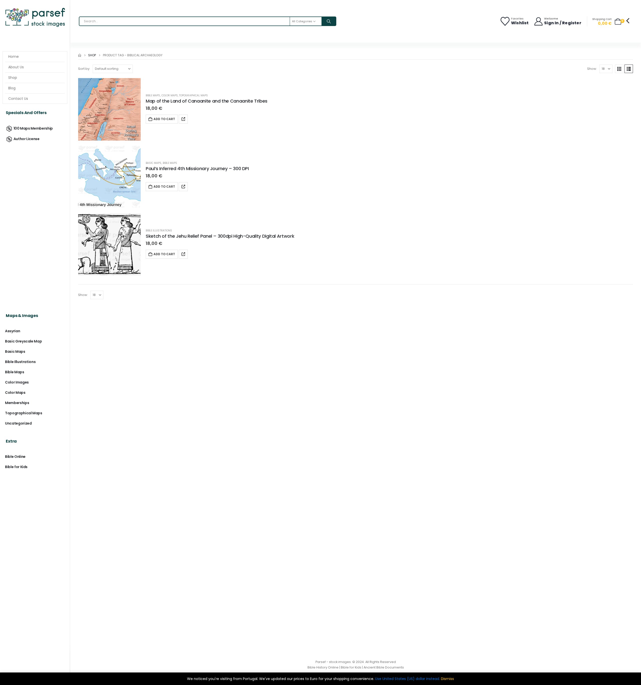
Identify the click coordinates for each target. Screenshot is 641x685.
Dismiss (447, 678)
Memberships (17, 402)
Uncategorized (18, 423)
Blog (12, 88)
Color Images (17, 382)
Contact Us (18, 98)
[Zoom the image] (35, 8)
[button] (619, 69)
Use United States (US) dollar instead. (407, 678)
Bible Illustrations (159, 230)
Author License (27, 138)
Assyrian (12, 330)
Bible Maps (153, 95)
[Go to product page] (109, 109)
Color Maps (170, 95)
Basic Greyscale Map (23, 341)
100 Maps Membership (33, 128)
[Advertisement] (35, 223)
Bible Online (15, 456)
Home (13, 56)
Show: (592, 68)
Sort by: (84, 68)
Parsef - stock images (333, 662)
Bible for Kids (16, 466)
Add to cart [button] (164, 119)
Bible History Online (323, 667)
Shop (12, 77)
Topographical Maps (193, 95)
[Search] (329, 21)
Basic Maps (154, 163)
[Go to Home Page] (79, 55)
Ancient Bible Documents (384, 667)
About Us (16, 67)
